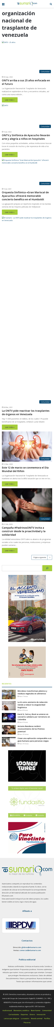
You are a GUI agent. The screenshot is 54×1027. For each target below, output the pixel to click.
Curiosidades (14, 1014)
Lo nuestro (25, 1018)
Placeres (27, 1022)
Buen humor (36, 1010)
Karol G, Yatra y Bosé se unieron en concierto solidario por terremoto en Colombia (34, 717)
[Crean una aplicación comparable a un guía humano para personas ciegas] (9, 741)
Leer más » (9, 100)
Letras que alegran (11, 1018)
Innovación (41, 1014)
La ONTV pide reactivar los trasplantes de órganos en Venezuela (25, 412)
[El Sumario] (27, 4)
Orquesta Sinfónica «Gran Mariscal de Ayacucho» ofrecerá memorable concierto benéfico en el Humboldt (25, 196)
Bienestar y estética (21, 1010)
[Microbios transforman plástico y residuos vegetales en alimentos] (9, 694)
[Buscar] (47, 568)
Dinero (32, 1014)
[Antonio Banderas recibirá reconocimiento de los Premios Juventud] (9, 729)
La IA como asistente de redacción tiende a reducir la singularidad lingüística (33, 705)
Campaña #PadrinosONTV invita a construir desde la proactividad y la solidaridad (23, 531)
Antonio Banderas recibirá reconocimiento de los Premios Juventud (31, 729)
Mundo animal (36, 1018)
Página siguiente (39, 557)
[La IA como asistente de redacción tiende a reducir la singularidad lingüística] (9, 705)
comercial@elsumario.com (30, 950)
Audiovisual (7, 1010)
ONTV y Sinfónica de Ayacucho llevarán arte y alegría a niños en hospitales (26, 137)
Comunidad (46, 1010)
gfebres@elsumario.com (31, 947)
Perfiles (47, 1018)
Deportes (24, 1014)
